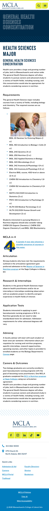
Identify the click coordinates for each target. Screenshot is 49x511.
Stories (27, 470)
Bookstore (28, 474)
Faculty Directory (31, 466)
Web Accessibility (24, 501)
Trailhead (6, 478)
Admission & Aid (9, 466)
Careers (5, 470)
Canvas (6, 354)
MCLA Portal (7, 474)
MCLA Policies (24, 492)
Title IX (24, 496)
